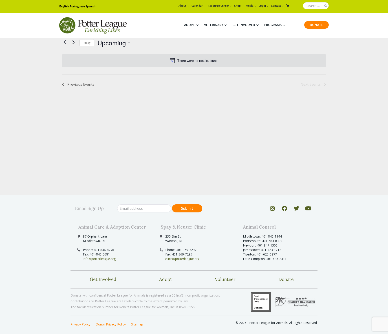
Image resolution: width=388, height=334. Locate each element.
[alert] (194, 60)
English (64, 6)
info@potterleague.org (99, 259)
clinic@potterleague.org (182, 259)
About (182, 6)
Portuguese (77, 6)
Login (262, 6)
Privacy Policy (80, 324)
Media (250, 6)
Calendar (197, 6)
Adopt (189, 25)
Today (86, 42)
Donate (316, 25)
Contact (276, 6)
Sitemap (137, 324)
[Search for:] (316, 6)
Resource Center (218, 6)
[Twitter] (296, 208)
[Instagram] (272, 208)
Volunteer (225, 279)
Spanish (90, 6)
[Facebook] (284, 208)
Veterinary (213, 25)
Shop (237, 6)
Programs (273, 25)
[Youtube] (308, 208)
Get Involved (243, 25)
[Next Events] (73, 42)
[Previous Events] (64, 42)
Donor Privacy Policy (111, 324)
